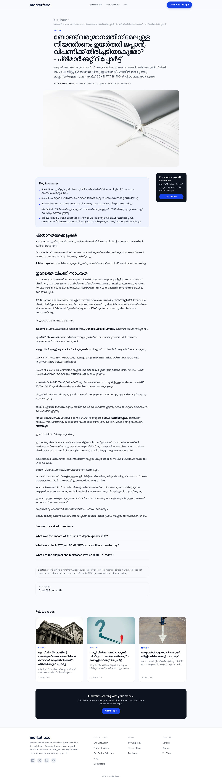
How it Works (113, 4)
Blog (56, 19)
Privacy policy (134, 742)
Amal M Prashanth (65, 83)
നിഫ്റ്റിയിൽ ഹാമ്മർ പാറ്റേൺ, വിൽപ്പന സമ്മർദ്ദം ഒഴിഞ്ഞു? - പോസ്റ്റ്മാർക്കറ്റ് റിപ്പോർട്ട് (109, 656)
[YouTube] (53, 760)
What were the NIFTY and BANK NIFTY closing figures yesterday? (77, 545)
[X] (39, 760)
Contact (166, 748)
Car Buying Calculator (104, 753)
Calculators (99, 763)
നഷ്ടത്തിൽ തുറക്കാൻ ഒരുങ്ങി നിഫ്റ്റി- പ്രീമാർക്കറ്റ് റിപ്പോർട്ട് (160, 654)
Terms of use (134, 748)
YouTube (166, 753)
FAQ (126, 4)
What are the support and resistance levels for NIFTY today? (74, 555)
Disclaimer (133, 753)
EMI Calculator (101, 742)
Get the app (171, 196)
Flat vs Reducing (101, 748)
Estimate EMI (96, 4)
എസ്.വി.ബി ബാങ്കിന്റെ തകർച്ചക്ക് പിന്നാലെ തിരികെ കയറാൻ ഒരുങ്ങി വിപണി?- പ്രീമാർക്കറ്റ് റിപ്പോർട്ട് (57, 658)
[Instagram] (46, 760)
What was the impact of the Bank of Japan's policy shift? (71, 536)
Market (63, 19)
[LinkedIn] (32, 760)
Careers (166, 742)
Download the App (179, 4)
